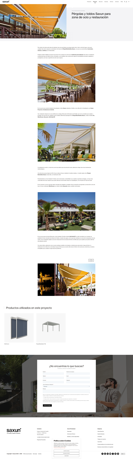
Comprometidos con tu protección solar (105, 444)
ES (128, 1)
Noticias (111, 1)
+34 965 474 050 (40, 437)
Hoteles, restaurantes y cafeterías (78, 10)
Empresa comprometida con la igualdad (105, 446)
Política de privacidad (27, 453)
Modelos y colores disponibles (73, 436)
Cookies (39, 453)
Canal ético (100, 441)
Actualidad (100, 436)
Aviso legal (63, 447)
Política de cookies (57, 447)
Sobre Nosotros (101, 431)
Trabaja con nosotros (102, 439)
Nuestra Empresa (101, 433)
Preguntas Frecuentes (41, 439)
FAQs (122, 1)
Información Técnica (71, 433)
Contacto (117, 1)
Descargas (69, 431)
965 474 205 (46, 437)
